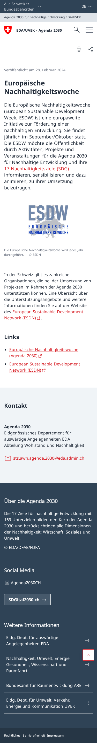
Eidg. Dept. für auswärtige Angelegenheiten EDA (32, 640)
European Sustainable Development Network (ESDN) (44, 367)
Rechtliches (12, 735)
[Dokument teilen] (90, 49)
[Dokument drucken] (79, 49)
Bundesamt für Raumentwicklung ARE (43, 685)
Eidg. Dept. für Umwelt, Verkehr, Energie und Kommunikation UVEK (40, 703)
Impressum (55, 735)
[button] (88, 655)
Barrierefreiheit (34, 735)
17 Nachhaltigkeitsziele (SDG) (36, 168)
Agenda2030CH (26, 582)
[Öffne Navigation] (89, 30)
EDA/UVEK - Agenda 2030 (39, 30)
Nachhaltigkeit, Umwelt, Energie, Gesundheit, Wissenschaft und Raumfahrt (38, 664)
